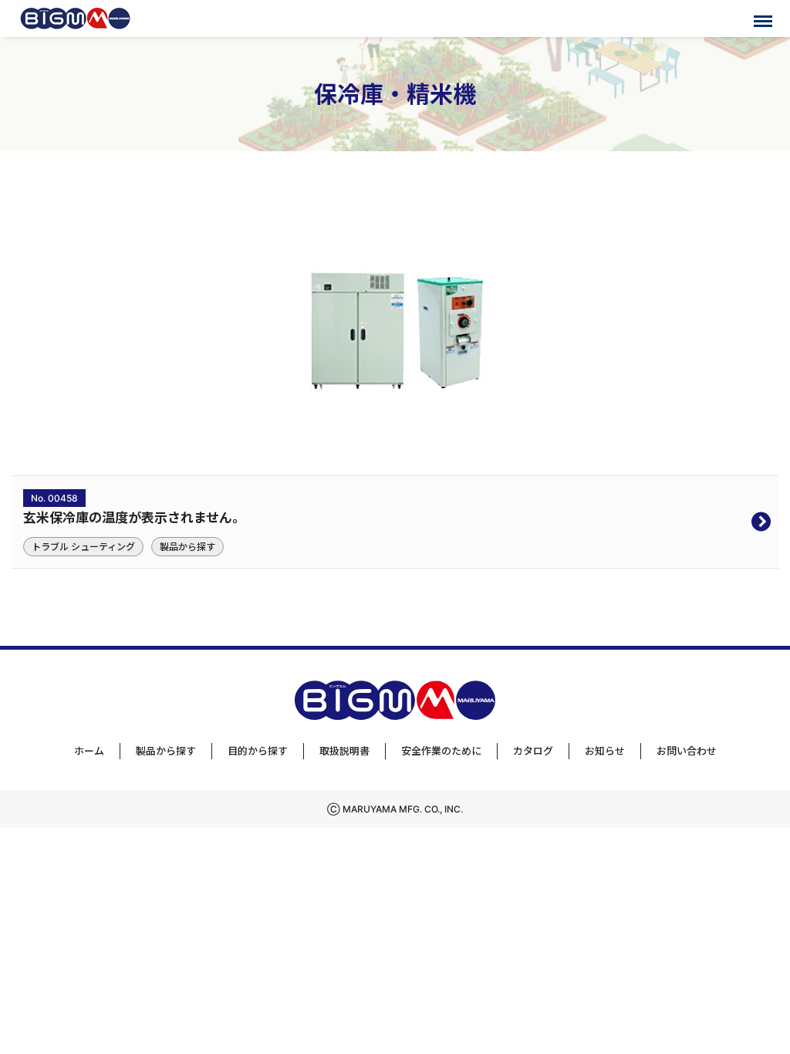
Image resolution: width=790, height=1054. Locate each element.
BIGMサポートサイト (75, 18)
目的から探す (258, 751)
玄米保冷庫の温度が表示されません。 (134, 517)
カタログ (533, 751)
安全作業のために (441, 751)
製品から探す (166, 751)
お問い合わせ (687, 751)
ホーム (89, 751)
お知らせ (605, 751)
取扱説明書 (344, 751)
